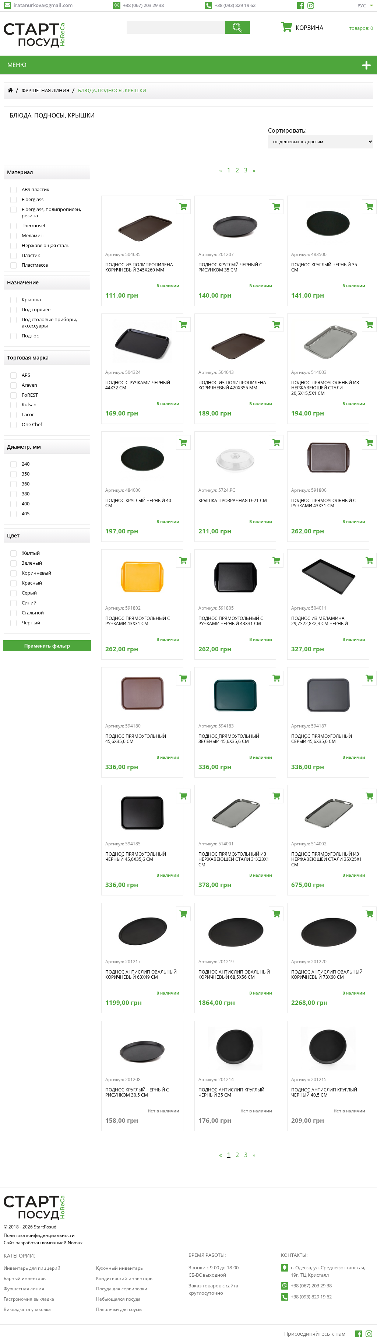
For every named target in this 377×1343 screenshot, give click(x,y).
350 (25, 474)
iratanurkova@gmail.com (43, 5)
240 (25, 464)
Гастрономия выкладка (29, 1299)
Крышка (31, 300)
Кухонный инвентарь (119, 1268)
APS (26, 375)
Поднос (30, 336)
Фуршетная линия (45, 90)
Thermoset (34, 225)
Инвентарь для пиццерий (32, 1268)
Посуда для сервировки (121, 1289)
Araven (29, 385)
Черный (31, 623)
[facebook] (300, 5)
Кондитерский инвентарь (124, 1278)
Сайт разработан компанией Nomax (43, 1243)
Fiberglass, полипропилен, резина (51, 212)
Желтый (31, 553)
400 (25, 504)
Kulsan (29, 405)
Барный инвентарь (25, 1278)
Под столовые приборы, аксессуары (49, 322)
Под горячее (36, 309)
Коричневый (36, 573)
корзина (332, 28)
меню (17, 65)
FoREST (30, 395)
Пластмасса (35, 265)
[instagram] (310, 5)
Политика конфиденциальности (39, 1235)
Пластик (31, 255)
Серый (29, 593)
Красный (32, 583)
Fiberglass (32, 199)
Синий (29, 603)
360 (25, 484)
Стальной (33, 613)
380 (25, 494)
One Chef (32, 424)
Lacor (28, 414)
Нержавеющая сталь (46, 245)
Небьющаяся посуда (118, 1299)
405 (25, 514)
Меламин (32, 235)
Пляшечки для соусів (119, 1309)
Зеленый (32, 563)
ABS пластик (35, 189)
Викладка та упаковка (27, 1309)
